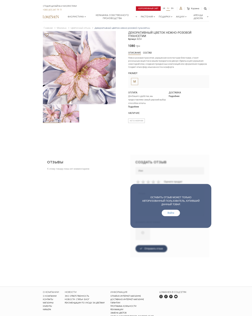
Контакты (48, 299)
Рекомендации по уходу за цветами (85, 303)
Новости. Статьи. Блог (77, 299)
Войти (171, 213)
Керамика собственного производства (112, 16)
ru (168, 8)
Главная (48, 28)
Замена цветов (118, 313)
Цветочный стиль (80, 28)
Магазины (48, 303)
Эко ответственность (77, 296)
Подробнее (133, 107)
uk (164, 8)
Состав (147, 52)
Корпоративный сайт (148, 8)
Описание (134, 52)
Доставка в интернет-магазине (127, 299)
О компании (50, 296)
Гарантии (115, 303)
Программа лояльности (123, 306)
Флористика (76, 17)
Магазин (61, 28)
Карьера (47, 310)
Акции (180, 17)
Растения (147, 17)
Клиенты (47, 306)
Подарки (164, 17)
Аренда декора (198, 16)
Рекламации (116, 310)
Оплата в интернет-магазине (125, 296)
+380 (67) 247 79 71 (52, 10)
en (172, 8)
